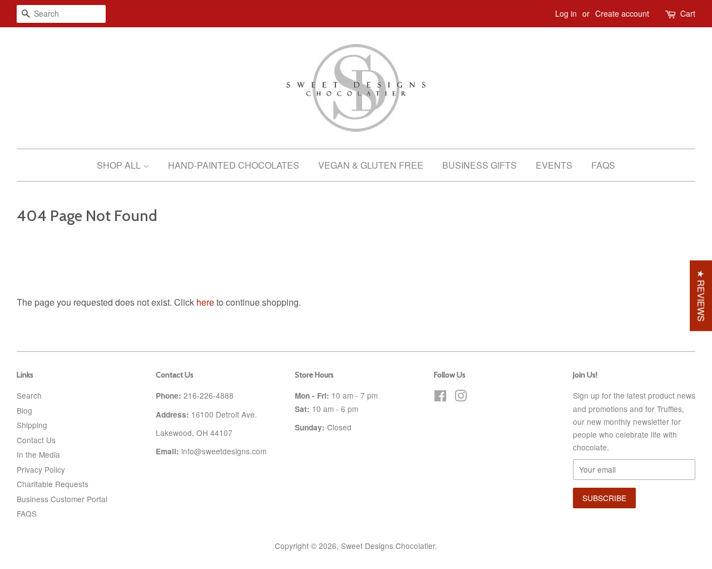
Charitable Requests (52, 483)
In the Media (38, 454)
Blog (24, 410)
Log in (566, 13)
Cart (687, 13)
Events (554, 165)
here (205, 302)
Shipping (32, 424)
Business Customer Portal (62, 498)
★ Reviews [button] (701, 296)
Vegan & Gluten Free (370, 165)
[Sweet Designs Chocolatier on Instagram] (460, 397)
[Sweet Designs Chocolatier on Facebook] (440, 397)
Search (29, 395)
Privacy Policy (41, 469)
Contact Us (36, 439)
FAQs (603, 165)
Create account (622, 13)
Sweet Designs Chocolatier (388, 545)
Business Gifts (479, 165)
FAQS (27, 513)
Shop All (120, 165)
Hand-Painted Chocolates (233, 165)
